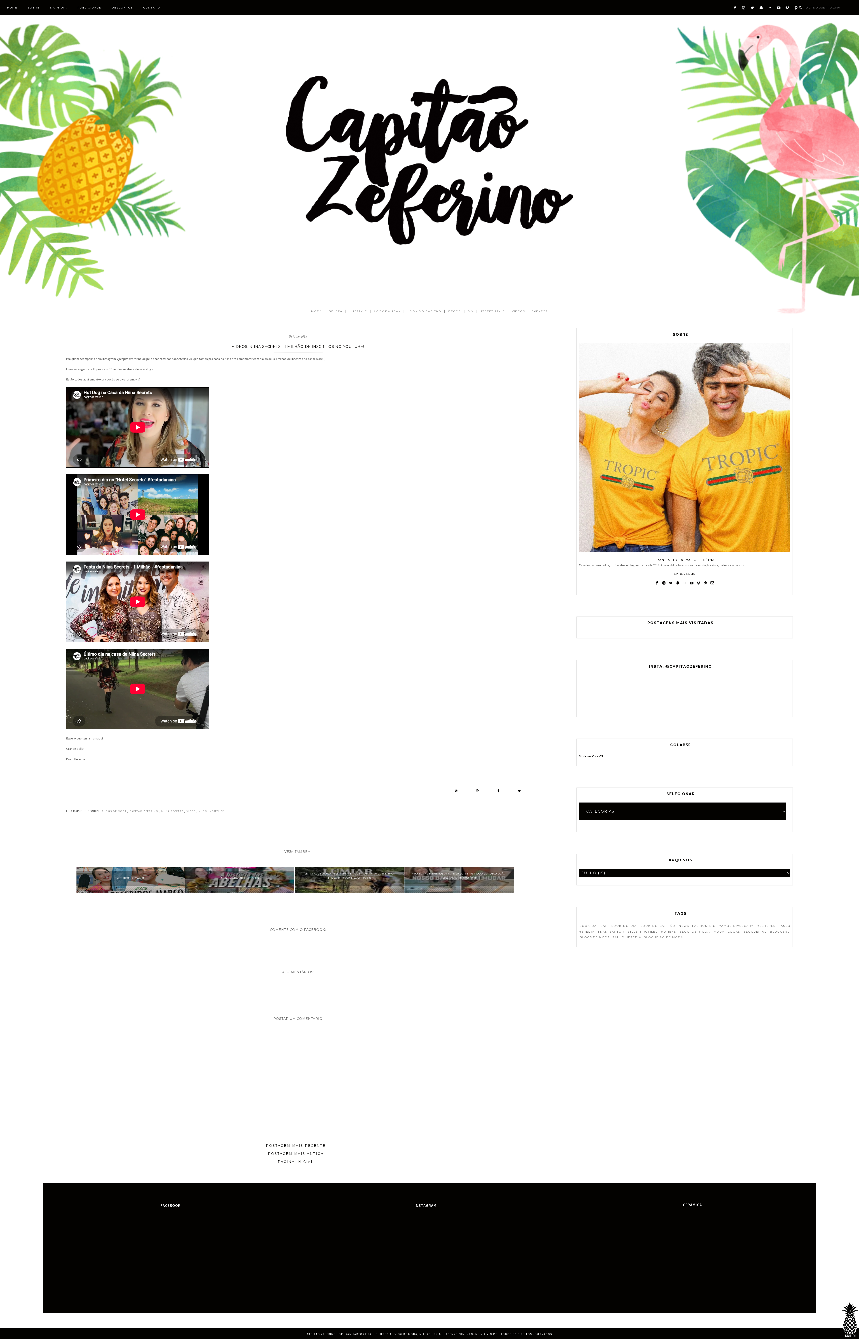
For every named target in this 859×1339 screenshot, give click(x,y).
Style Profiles (642, 931)
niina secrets (172, 811)
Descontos (122, 7)
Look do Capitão (424, 311)
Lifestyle (358, 311)
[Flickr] (770, 8)
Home (12, 7)
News (684, 925)
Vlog (203, 811)
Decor (454, 311)
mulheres (766, 925)
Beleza (335, 311)
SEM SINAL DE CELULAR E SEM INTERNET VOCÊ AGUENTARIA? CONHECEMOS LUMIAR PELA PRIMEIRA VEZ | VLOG (349, 876)
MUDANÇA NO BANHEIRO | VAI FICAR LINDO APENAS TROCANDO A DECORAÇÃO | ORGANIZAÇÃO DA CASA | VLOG (459, 876)
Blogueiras (755, 931)
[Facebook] (735, 8)
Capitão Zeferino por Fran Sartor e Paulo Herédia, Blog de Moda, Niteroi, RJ (372, 1334)
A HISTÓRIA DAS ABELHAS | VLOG (240, 878)
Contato (151, 7)
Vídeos (518, 311)
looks (734, 931)
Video (191, 811)
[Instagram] (743, 8)
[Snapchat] (761, 8)
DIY (471, 311)
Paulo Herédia (626, 937)
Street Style (493, 311)
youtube (217, 811)
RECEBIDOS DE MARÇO (130, 878)
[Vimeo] (787, 8)
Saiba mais (684, 573)
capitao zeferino (144, 811)
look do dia (624, 925)
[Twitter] (752, 8)
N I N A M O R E (486, 1334)
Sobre (34, 7)
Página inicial (296, 1162)
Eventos (540, 311)
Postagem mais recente (296, 1146)
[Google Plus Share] (477, 791)
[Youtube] (778, 8)
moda (719, 931)
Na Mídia (58, 7)
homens (668, 931)
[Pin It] (456, 791)
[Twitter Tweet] (519, 791)
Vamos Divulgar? (736, 925)
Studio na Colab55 (591, 756)
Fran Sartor (611, 931)
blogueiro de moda (663, 937)
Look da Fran (387, 311)
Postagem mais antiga (296, 1154)
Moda (316, 311)
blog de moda (695, 931)
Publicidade (89, 7)
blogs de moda (114, 811)
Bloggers (779, 931)
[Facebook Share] (498, 791)
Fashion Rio (704, 925)
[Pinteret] (796, 8)
